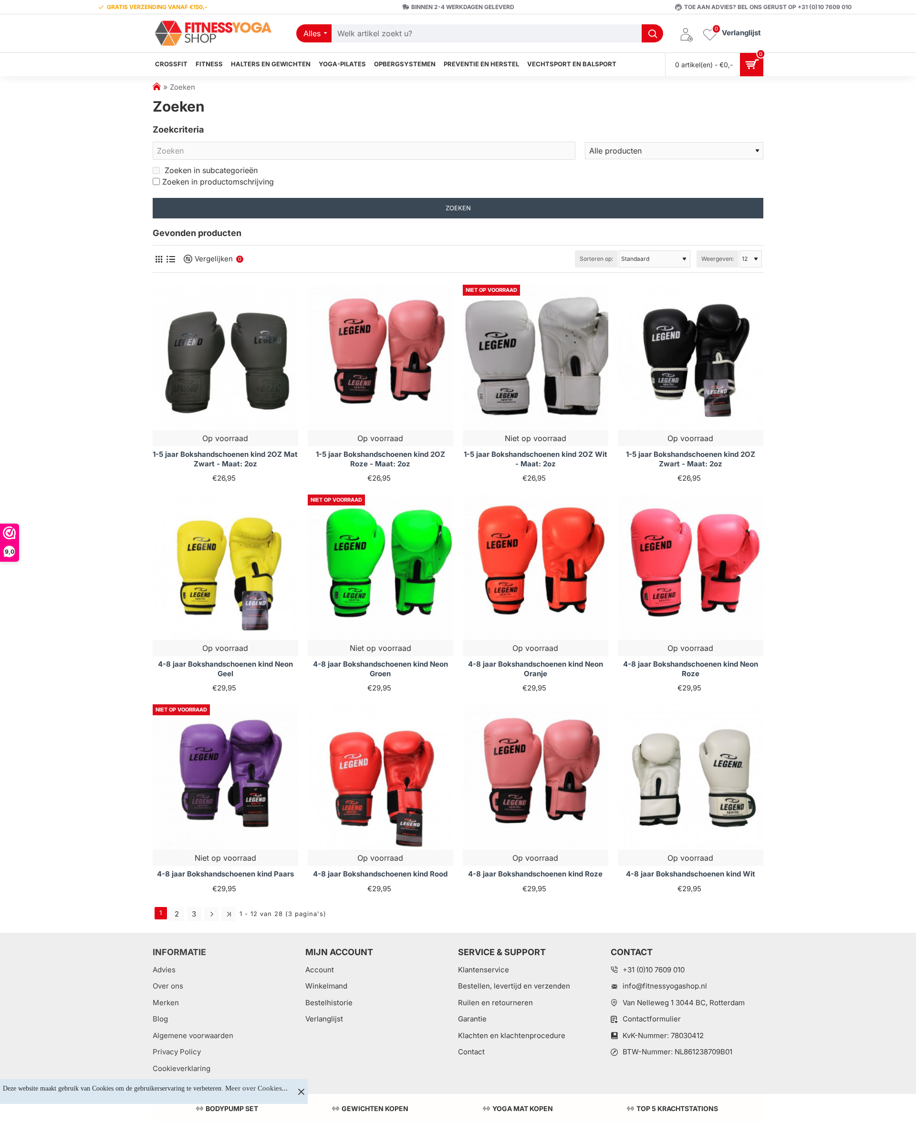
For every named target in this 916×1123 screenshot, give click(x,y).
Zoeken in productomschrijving (218, 181)
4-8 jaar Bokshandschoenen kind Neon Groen (380, 668)
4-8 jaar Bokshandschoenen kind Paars (225, 873)
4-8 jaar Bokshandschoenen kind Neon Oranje (535, 668)
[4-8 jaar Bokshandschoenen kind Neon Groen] (380, 567)
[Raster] (159, 259)
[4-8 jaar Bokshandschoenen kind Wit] (690, 777)
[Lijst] (171, 259)
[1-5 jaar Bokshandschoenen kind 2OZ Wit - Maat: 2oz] (535, 357)
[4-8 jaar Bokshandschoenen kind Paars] (225, 777)
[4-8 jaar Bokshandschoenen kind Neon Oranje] (535, 567)
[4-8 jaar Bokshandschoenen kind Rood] (380, 777)
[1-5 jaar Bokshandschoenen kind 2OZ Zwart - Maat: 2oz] (690, 357)
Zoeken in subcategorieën (210, 170)
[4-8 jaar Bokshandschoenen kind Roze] (535, 777)
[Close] (301, 1091)
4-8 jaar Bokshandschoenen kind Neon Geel (225, 668)
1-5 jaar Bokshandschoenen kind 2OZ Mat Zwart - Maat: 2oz (225, 459)
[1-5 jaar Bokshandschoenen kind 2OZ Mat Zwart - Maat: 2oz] (225, 357)
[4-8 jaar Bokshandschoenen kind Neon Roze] (690, 567)
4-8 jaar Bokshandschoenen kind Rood (380, 873)
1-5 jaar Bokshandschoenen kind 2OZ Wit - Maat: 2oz (535, 459)
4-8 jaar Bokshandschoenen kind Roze (535, 873)
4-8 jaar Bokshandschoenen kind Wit (690, 873)
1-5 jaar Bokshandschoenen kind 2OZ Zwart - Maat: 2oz (690, 459)
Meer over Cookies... (256, 1088)
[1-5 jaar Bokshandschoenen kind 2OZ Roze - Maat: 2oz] (380, 357)
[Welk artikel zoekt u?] (652, 33)
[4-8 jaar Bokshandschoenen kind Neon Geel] (225, 567)
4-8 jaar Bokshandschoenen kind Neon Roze (690, 668)
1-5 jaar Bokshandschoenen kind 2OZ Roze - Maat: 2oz (380, 459)
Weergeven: (717, 258)
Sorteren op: (596, 258)
